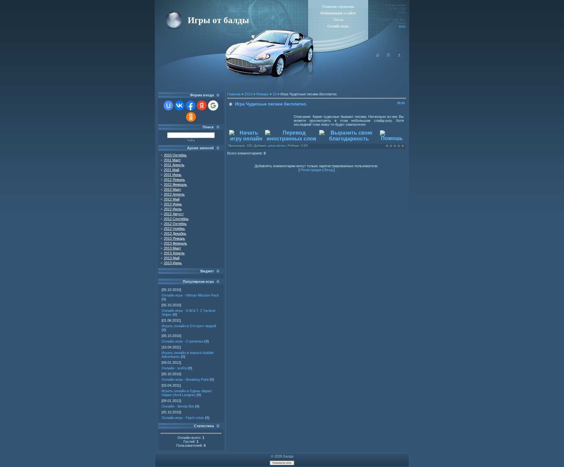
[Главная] (378, 56)
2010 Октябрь (175, 155)
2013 (248, 94)
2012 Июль (173, 209)
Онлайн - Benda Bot (178, 406)
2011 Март (172, 160)
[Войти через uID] (168, 105)
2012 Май (172, 199)
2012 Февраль (175, 184)
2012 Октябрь (175, 224)
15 (274, 94)
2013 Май (172, 258)
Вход (328, 170)
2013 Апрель (174, 253)
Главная (234, 94)
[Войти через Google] (213, 105)
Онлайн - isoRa (174, 368)
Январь (262, 94)
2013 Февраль (175, 243)
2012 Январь (174, 180)
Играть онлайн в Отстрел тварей (189, 326)
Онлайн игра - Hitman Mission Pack (190, 295)
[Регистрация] (389, 56)
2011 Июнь (172, 175)
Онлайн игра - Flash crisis (183, 418)
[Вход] (399, 56)
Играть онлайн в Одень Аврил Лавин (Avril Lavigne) (187, 393)
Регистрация (311, 170)
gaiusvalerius (277, 145)
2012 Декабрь (175, 233)
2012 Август (174, 214)
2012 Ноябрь (174, 229)
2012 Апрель (174, 194)
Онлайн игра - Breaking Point (185, 379)
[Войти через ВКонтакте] (179, 105)
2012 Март (172, 189)
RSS (402, 26)
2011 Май (171, 170)
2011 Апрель (174, 165)
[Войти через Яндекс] (202, 105)
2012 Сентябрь (176, 219)
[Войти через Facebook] (191, 105)
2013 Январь (174, 238)
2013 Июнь (173, 263)
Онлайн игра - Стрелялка (182, 341)
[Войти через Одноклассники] (191, 117)
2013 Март (172, 248)
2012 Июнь (173, 204)
